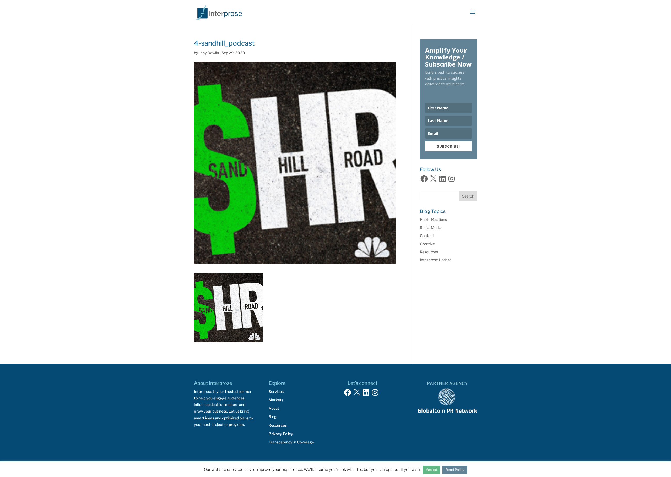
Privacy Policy (281, 433)
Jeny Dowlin (209, 53)
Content (427, 235)
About (274, 408)
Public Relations (433, 219)
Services (276, 391)
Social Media (430, 227)
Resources (429, 252)
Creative (427, 244)
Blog (273, 416)
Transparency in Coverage (291, 442)
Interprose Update (435, 259)
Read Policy (455, 470)
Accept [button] (431, 470)
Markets (276, 400)
